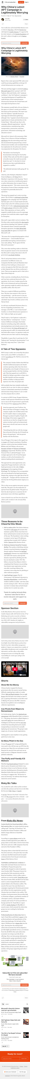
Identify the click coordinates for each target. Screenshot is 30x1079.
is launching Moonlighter (16, 578)
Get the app (22, 1072)
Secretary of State (6, 449)
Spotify (19, 791)
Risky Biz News (15, 820)
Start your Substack (11, 1072)
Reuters (6, 141)
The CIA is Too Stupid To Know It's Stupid (11, 1034)
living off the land (19, 328)
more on (11, 542)
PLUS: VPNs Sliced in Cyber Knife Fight (9, 1024)
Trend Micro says (23, 877)
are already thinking (14, 255)
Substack (7, 1075)
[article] (15, 1012)
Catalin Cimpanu (14, 32)
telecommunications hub (21, 206)
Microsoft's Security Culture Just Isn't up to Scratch (10, 1009)
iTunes (14, 791)
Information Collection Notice (16, 990)
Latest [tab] (7, 1004)
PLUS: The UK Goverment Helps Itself (11, 1012)
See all (4, 1046)
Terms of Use (22, 988)
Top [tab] (3, 1004)
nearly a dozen (8, 208)
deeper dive (19, 923)
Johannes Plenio (14, 76)
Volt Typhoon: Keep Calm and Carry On (10, 1021)
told (2, 141)
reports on (16, 404)
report (21, 917)
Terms (25, 1066)
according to (9, 357)
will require (14, 530)
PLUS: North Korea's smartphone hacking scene (10, 1037)
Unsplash (22, 76)
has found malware (12, 764)
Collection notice (15, 1068)
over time (23, 723)
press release (13, 838)
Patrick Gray (22, 30)
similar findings (11, 905)
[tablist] (5, 1004)
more (3, 859)
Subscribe (21, 2)
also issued (25, 222)
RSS (10, 791)
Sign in (26, 2)
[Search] (27, 1004)
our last (5, 795)
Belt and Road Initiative (12, 694)
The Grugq (9, 797)
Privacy (21, 1066)
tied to (9, 720)
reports (9, 744)
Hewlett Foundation (20, 34)
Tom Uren (7, 18)
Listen (26, 19)
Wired (16, 177)
